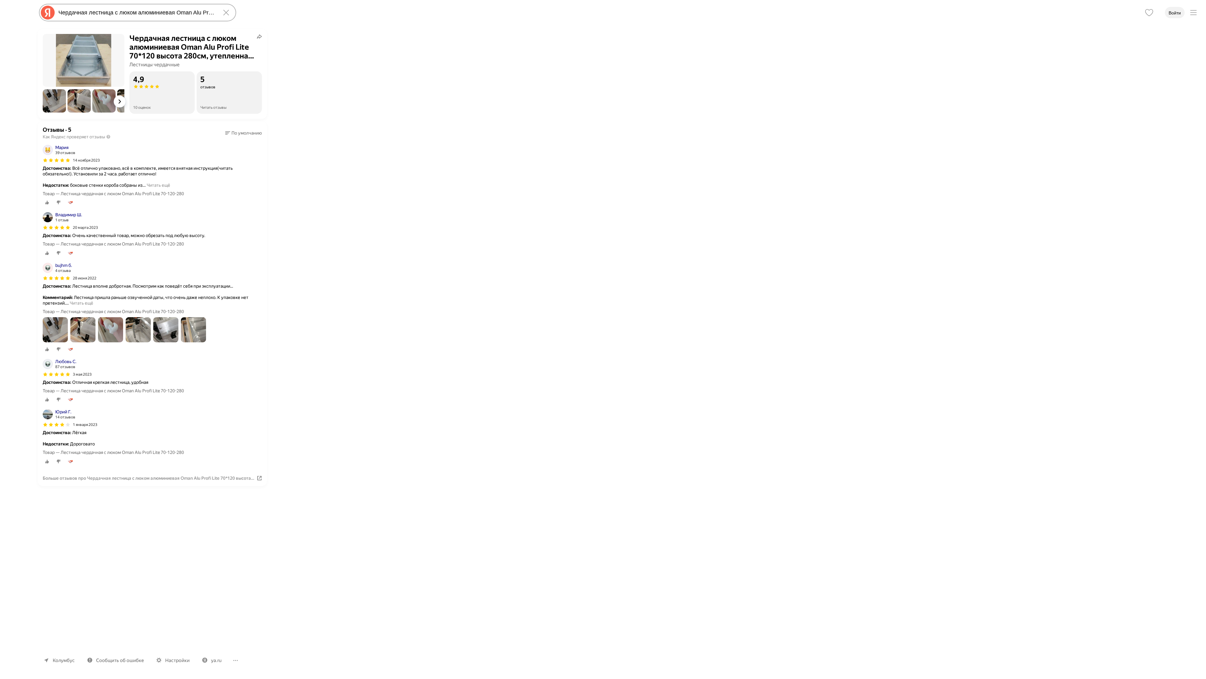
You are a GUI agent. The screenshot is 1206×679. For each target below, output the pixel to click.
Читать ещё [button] (158, 185)
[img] (56, 160)
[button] (54, 101)
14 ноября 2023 (86, 160)
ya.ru (216, 660)
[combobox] (136, 12)
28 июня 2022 (84, 278)
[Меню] (1193, 12)
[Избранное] (1149, 12)
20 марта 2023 (85, 227)
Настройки (177, 660)
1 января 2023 (85, 424)
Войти (1175, 12)
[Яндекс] (48, 12)
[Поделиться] (259, 36)
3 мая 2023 (82, 374)
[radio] (47, 202)
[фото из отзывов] (55, 330)
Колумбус (64, 660)
